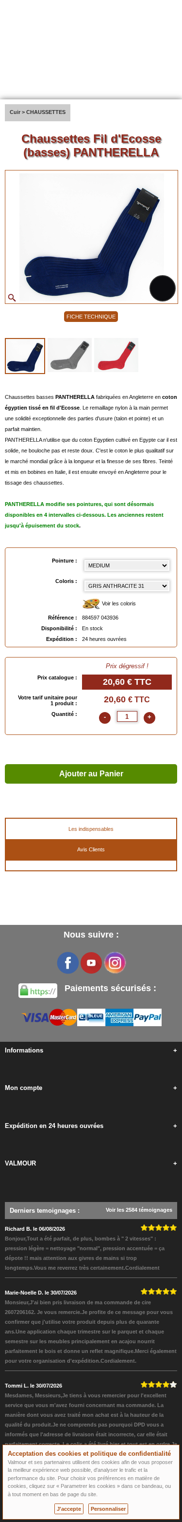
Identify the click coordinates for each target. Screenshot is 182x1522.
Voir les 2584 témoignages (139, 1210)
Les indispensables (91, 829)
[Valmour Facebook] (68, 963)
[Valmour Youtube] (91, 963)
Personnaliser (108, 1509)
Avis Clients (91, 849)
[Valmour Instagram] (114, 963)
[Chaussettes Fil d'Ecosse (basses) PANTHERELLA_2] (70, 355)
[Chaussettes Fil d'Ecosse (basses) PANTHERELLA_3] (116, 355)
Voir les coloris (118, 603)
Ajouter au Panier (91, 774)
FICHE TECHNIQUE (91, 316)
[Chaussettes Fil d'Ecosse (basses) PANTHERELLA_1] (25, 356)
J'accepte (69, 1509)
